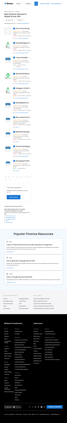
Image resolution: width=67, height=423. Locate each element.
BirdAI (5, 380)
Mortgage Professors (23, 161)
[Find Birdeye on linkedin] (35, 407)
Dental (16, 377)
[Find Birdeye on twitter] (32, 407)
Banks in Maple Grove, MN (40, 301)
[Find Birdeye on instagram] (38, 407)
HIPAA (33, 414)
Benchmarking (8, 372)
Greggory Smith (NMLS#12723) (23, 88)
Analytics (6, 383)
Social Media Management (21, 369)
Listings (6, 331)
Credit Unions (22, 301)
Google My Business (20, 359)
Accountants (9, 222)
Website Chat (18, 354)
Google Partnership (7, 388)
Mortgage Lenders (24, 53)
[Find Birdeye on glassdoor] (44, 407)
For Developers (48, 352)
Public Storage (18, 392)
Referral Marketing (19, 352)
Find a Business (49, 349)
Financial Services (10, 216)
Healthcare (17, 382)
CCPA (37, 414)
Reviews (6, 334)
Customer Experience (20, 367)
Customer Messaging (20, 349)
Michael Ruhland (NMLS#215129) (23, 74)
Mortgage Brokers (24, 38)
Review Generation (19, 345)
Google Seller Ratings (7, 342)
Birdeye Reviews (38, 356)
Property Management (20, 390)
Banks (7, 221)
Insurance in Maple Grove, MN (41, 298)
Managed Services (49, 331)
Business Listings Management (23, 364)
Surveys (6, 367)
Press (35, 346)
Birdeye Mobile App (9, 391)
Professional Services (50, 334)
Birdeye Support (49, 354)
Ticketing (6, 374)
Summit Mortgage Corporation (23, 146)
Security (25, 414)
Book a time (37, 338)
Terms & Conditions (9, 414)
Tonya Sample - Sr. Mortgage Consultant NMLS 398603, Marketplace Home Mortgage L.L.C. (23, 58)
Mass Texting (7, 356)
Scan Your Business (49, 347)
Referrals (6, 336)
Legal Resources (38, 361)
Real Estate (17, 395)
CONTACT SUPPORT (54, 407)
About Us (36, 331)
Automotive (18, 375)
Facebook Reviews (19, 362)
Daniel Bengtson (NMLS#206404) (23, 43)
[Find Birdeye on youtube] (41, 407)
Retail (16, 397)
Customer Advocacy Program (52, 359)
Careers (36, 351)
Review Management (20, 342)
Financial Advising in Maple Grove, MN (43, 306)
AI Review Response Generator (52, 342)
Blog (35, 343)
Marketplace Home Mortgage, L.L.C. (23, 103)
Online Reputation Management (23, 347)
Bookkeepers (22, 306)
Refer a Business (49, 357)
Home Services (18, 385)
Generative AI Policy (44, 414)
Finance (17, 38)
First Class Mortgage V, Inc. (23, 28)
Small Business (18, 331)
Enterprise (17, 334)
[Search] (36, 4)
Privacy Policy (18, 414)
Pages (5, 338)
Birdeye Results (37, 358)
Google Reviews (19, 357)
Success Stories (37, 353)
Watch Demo (37, 336)
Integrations (7, 385)
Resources (36, 341)
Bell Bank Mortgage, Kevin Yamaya (23, 132)
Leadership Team (38, 334)
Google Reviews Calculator (51, 340)
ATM (20, 303)
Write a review (45, 4)
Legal (16, 387)
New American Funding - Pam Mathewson (23, 117)
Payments (7, 358)
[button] (9, 179)
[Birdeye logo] (9, 4)
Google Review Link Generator (52, 345)
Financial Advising (23, 308)
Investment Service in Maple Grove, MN (44, 308)
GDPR (29, 414)
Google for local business (21, 340)
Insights (6, 369)
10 (6, 179)
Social (5, 351)
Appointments (8, 353)
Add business (13, 197)
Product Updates (38, 348)
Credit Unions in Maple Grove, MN (42, 303)
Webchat (6, 348)
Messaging (7, 364)
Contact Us (36, 363)
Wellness (17, 400)
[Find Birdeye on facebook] (29, 407)
